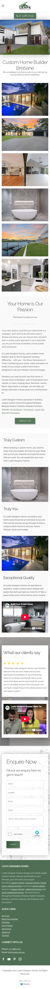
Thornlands (28, 409)
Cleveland (15, 413)
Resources (6, 929)
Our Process (7, 925)
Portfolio (6, 922)
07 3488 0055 (26, 16)
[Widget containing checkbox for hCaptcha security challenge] (24, 834)
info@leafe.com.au (16, 952)
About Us (25, 421)
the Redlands (16, 409)
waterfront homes (33, 889)
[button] (3, 6)
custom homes (17, 883)
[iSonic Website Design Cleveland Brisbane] (25, 984)
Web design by (25, 981)
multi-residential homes (13, 892)
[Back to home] (25, 6)
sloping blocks (17, 889)
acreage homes (32, 883)
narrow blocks (38, 886)
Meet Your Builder (10, 919)
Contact (5, 935)
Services (5, 916)
